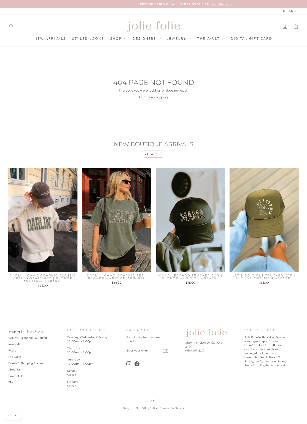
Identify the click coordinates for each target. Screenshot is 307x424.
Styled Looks (88, 38)
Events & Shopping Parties (25, 363)
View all (153, 153)
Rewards (14, 344)
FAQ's (12, 350)
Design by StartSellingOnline (141, 408)
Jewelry (177, 38)
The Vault (209, 38)
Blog (11, 382)
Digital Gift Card (251, 38)
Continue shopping (153, 97)
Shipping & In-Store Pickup (26, 331)
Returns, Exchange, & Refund (27, 338)
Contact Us (15, 376)
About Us (14, 369)
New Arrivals (50, 38)
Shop (116, 38)
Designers (145, 38)
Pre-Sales (15, 357)
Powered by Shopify (172, 408)
